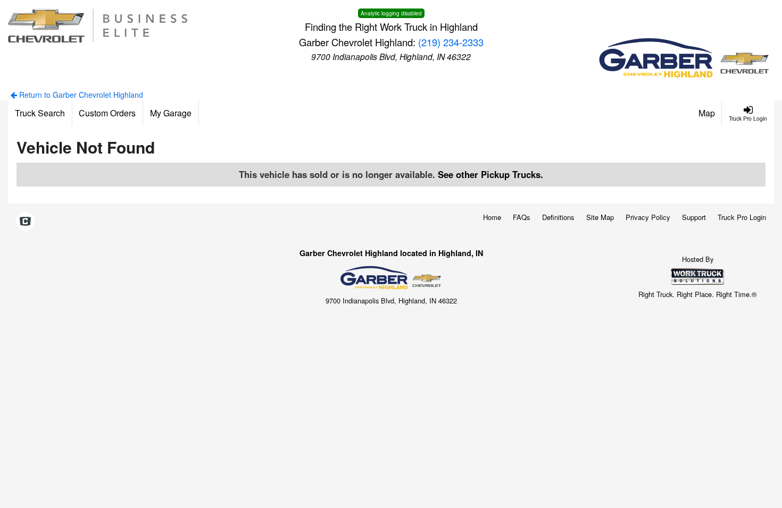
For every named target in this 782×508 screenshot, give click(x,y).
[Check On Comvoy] (25, 221)
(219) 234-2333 (451, 42)
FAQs (521, 217)
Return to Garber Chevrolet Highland (80, 94)
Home (492, 217)
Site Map (600, 217)
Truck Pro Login (742, 217)
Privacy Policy (648, 217)
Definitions (558, 217)
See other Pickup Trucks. (490, 174)
